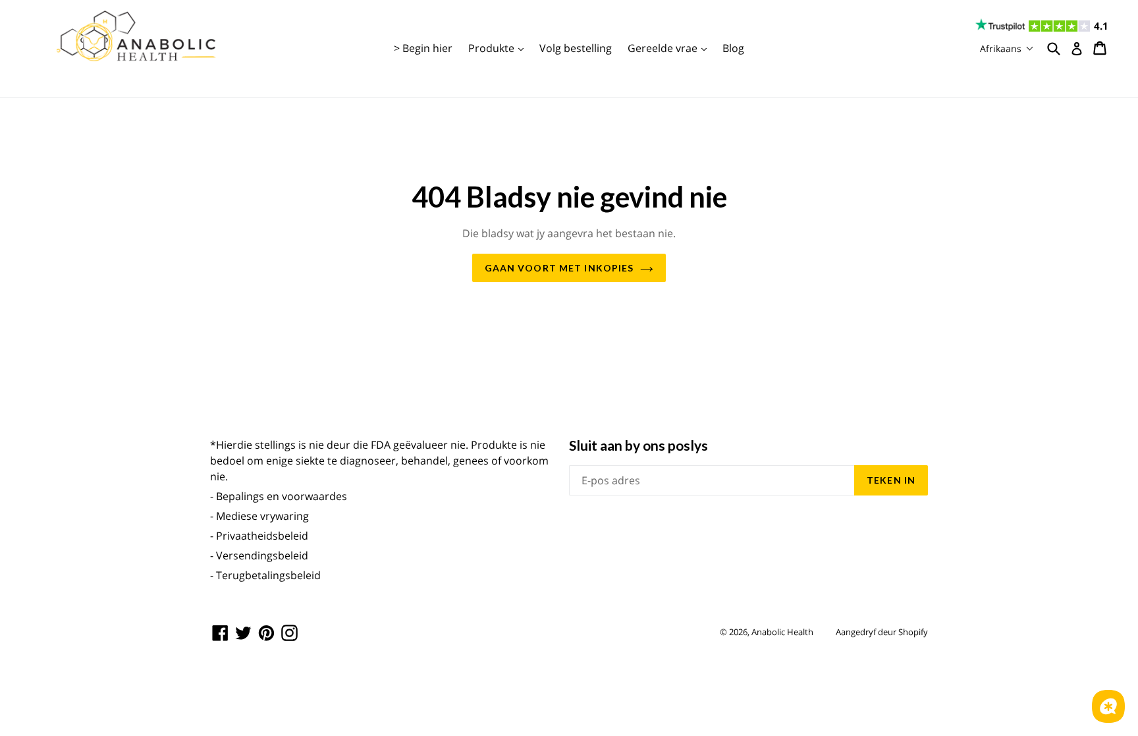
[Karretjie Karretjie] (1100, 48)
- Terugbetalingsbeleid (265, 575)
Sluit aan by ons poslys (638, 445)
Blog (733, 48)
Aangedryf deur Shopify (882, 632)
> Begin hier (423, 48)
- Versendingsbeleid (259, 555)
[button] (1007, 48)
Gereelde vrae (670, 47)
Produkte (499, 47)
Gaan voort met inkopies (559, 267)
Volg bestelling (575, 48)
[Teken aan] (1076, 48)
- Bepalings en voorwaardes (278, 496)
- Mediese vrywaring (259, 516)
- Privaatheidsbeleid (259, 535)
